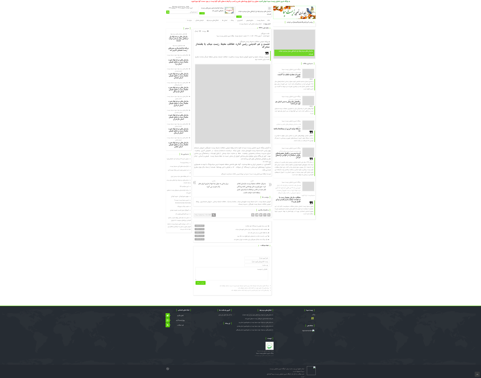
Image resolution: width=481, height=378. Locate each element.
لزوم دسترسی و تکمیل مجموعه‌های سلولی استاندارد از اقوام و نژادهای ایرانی (287, 156)
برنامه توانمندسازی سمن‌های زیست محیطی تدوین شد (212, 9)
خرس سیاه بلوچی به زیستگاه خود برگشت (256, 226)
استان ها (224, 20)
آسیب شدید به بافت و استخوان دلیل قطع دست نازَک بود (252, 236)
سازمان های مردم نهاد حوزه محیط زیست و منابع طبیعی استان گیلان (178, 145)
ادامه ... (239, 17)
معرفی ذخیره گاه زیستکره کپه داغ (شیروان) (178, 159)
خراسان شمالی (199, 20)
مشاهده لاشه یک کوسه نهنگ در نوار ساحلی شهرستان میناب (251, 229)
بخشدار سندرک (231, 201)
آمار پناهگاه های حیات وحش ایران (180, 176)
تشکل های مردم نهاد (212, 20)
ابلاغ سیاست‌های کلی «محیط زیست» (250, 24)
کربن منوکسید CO (184, 186)
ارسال (196, 31)
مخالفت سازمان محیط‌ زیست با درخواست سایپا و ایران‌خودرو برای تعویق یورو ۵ (288, 200)
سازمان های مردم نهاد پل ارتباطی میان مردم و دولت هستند (178, 39)
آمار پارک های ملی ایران (224, 315)
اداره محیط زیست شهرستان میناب (247, 201)
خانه (268, 20)
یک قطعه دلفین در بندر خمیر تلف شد (258, 233)
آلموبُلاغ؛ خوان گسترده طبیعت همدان (179, 210)
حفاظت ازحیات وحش (219, 201)
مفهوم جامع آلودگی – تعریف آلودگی (180, 197)
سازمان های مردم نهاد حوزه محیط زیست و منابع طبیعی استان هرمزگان (178, 90)
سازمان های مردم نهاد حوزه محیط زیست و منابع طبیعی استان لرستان (178, 131)
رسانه (232, 20)
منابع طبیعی (249, 20)
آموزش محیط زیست (265, 201)
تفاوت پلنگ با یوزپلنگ (183, 207)
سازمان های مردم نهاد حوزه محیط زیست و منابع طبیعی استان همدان (178, 76)
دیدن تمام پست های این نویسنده (264, 355)
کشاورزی (240, 20)
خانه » (267, 33)
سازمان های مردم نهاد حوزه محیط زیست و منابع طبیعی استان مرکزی (178, 104)
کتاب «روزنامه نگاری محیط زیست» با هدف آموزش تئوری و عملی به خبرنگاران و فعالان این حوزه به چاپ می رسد (179, 226)
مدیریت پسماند (242, 204)
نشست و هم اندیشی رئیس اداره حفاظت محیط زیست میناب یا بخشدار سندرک (232, 46)
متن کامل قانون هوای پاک (182, 214)
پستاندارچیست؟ (184, 163)
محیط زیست (261, 20)
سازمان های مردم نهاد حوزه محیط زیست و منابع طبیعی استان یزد (178, 62)
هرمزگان (263, 33)
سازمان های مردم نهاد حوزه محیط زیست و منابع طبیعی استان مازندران (178, 117)
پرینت (204, 31)
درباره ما (189, 20)
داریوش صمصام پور (206, 201)
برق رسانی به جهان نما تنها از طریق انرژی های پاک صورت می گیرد (213, 184)
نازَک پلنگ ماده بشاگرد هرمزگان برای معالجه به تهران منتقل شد (251, 240)
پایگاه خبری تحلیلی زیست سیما (225, 36)
